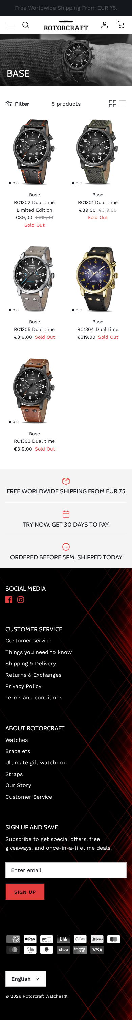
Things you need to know (38, 652)
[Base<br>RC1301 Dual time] (98, 151)
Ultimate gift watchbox (35, 762)
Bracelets (17, 751)
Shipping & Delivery (30, 663)
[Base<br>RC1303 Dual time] (34, 390)
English (21, 979)
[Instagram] (20, 600)
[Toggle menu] (11, 25)
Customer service (28, 640)
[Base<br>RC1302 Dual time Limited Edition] (34, 151)
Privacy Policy (23, 686)
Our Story (18, 785)
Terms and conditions (33, 697)
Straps (14, 774)
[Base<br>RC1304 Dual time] (98, 278)
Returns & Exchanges (33, 675)
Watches (16, 740)
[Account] (102, 25)
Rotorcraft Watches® (45, 996)
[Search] (29, 25)
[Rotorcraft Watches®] (66, 25)
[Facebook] (8, 600)
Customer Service (28, 797)
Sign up (25, 892)
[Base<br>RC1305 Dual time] (34, 278)
